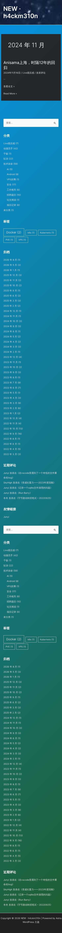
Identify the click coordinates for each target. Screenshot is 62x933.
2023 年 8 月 (10, 377)
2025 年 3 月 (10, 300)
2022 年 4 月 (10, 449)
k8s (31, 232)
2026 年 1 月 (10, 270)
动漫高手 (8, 148)
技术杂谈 (8, 163)
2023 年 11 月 (10, 362)
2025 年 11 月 (10, 280)
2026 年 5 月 (10, 265)
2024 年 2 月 (10, 352)
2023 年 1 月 (10, 413)
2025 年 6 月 (10, 295)
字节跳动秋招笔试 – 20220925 (34, 498)
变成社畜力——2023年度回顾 (37, 482)
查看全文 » (9, 86)
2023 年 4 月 (10, 398)
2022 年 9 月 (10, 433)
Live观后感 (28, 72)
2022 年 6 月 (10, 444)
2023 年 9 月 (10, 372)
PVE (9, 239)
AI (8, 169)
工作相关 (11, 189)
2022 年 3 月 (10, 454)
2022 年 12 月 (10, 418)
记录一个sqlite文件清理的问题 (34, 487)
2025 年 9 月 (10, 290)
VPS (22, 239)
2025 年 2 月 (10, 306)
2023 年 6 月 (10, 387)
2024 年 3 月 (10, 346)
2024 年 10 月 (10, 321)
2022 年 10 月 (10, 428)
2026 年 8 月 (10, 260)
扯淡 (5, 158)
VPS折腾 (11, 179)
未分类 (6, 210)
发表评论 (40, 72)
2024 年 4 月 (10, 341)
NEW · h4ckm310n (20, 12)
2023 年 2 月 (10, 408)
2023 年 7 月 (10, 382)
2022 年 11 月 (10, 423)
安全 (9, 184)
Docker (13, 232)
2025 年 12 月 (10, 275)
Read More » (10, 94)
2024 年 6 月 (10, 331)
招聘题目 (11, 195)
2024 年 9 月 (10, 326)
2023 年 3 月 (10, 403)
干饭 (5, 153)
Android (11, 174)
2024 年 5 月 (10, 336)
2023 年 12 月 (10, 357)
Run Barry (24, 493)
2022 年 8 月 (10, 438)
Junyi (6, 473)
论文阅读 (11, 200)
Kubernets (47, 232)
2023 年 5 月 (10, 392)
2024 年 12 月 (10, 311)
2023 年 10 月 (10, 367)
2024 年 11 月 (10, 316)
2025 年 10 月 (10, 285)
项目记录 (11, 205)
